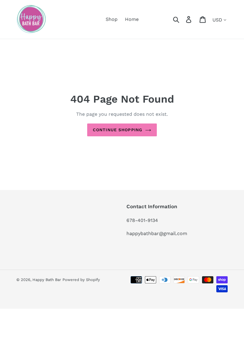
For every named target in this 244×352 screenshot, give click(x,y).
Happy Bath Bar (46, 279)
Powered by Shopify (81, 279)
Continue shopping (117, 129)
